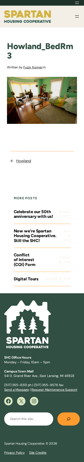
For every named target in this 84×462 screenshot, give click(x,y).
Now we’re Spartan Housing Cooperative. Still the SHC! (35, 236)
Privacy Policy (14, 452)
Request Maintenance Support (54, 390)
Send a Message (16, 390)
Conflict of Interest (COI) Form (24, 260)
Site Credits (37, 452)
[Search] (68, 419)
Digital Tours (26, 279)
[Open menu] (77, 3)
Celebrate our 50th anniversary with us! (33, 214)
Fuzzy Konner (33, 67)
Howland (23, 160)
